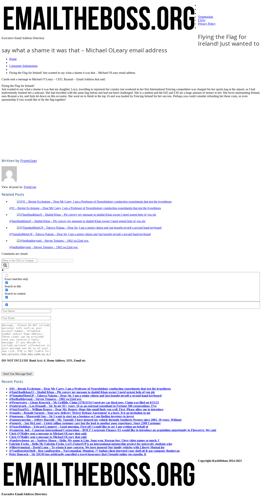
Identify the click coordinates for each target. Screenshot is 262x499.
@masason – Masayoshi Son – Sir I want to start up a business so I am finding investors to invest (71, 416)
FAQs (201, 20)
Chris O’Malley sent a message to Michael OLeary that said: (48, 433)
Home (203, 5)
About (203, 13)
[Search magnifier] (5, 266)
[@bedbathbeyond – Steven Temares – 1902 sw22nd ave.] (53, 240)
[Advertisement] (117, 128)
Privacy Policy (207, 23)
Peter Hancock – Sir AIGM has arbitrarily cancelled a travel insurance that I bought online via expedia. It (77, 454)
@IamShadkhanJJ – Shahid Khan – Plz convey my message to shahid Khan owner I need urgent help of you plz (77, 221)
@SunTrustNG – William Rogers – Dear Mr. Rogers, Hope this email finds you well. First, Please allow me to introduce (86, 409)
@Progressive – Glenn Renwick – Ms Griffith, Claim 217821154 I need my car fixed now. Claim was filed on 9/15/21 (84, 402)
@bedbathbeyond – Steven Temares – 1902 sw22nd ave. (43, 247)
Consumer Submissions (23, 65)
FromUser (28, 160)
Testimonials (205, 16)
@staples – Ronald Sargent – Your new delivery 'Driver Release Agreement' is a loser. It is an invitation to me (79, 412)
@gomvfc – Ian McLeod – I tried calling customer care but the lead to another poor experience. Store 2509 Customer (85, 423)
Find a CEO (207, 9)
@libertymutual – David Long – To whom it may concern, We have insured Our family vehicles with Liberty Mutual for (87, 447)
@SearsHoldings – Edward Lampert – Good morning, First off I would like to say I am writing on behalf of (78, 426)
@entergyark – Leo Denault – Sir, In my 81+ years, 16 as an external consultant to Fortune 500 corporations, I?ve (83, 406)
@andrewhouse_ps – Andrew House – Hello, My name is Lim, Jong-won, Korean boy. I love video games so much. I (84, 440)
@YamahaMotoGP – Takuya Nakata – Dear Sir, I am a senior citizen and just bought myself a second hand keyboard (80, 234)
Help (201, 27)
